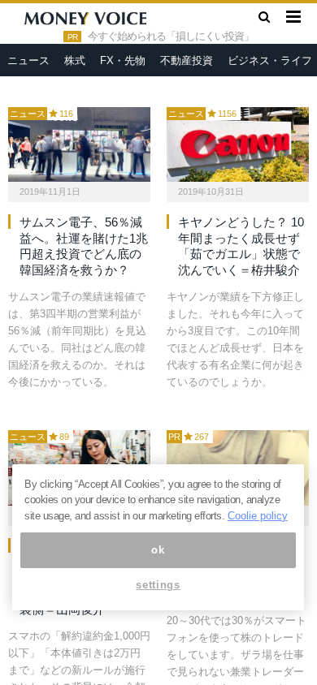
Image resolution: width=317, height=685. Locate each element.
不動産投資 (186, 60)
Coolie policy (258, 516)
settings (158, 585)
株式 (74, 60)
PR (174, 437)
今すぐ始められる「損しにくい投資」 (171, 36)
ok (157, 550)
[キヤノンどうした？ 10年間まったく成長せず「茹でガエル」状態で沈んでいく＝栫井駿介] (238, 144)
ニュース (28, 60)
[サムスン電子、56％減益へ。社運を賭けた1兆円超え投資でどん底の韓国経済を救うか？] (79, 144)
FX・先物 (122, 60)
